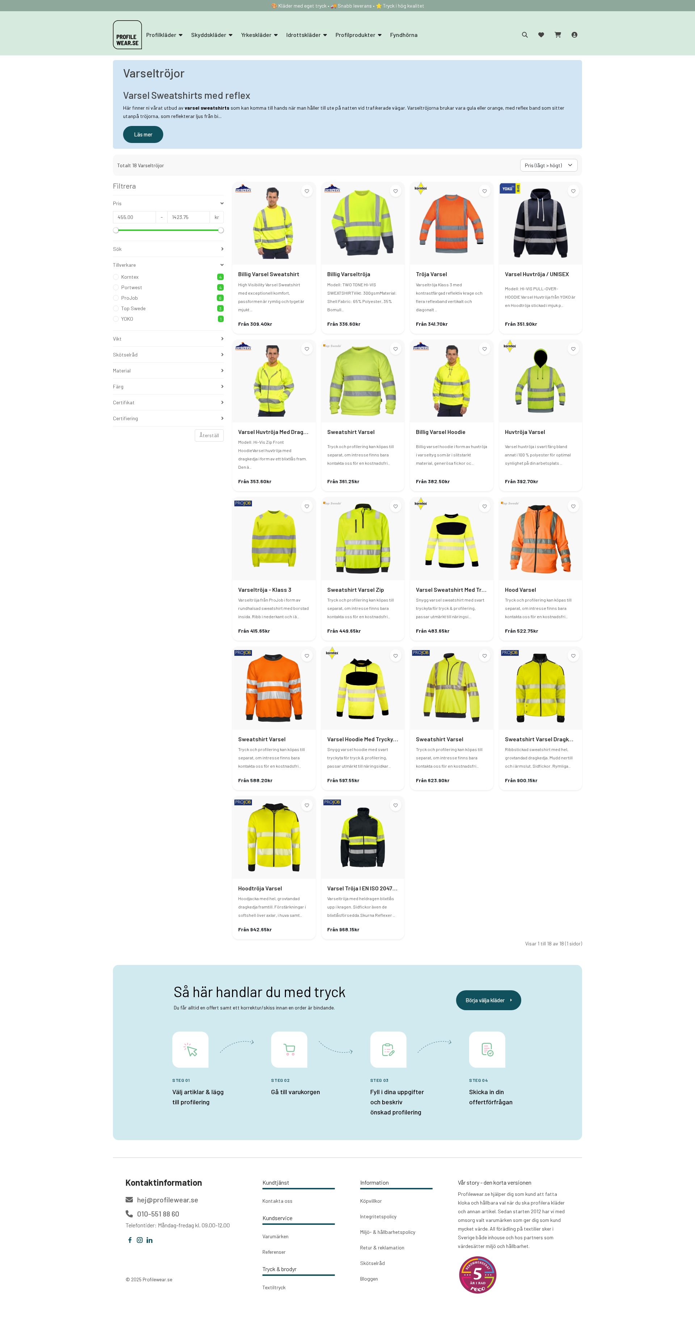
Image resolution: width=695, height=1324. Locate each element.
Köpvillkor (371, 1201)
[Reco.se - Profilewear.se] (478, 1275)
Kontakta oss (277, 1201)
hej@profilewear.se (167, 1199)
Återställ (209, 435)
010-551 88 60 (157, 1213)
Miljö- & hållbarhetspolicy (387, 1232)
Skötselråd (372, 1263)
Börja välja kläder (485, 1000)
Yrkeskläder (257, 34)
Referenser (274, 1252)
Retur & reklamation (382, 1247)
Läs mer (143, 134)
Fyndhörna (404, 34)
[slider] (115, 230)
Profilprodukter (356, 34)
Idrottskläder (304, 34)
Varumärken (275, 1236)
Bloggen (369, 1278)
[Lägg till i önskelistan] (307, 191)
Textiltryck (274, 1287)
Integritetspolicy (378, 1216)
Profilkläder (161, 34)
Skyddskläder (209, 34)
